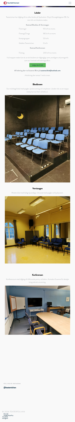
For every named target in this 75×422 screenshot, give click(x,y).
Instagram (5, 418)
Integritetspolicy (8, 415)
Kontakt (6, 414)
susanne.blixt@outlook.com (50, 70)
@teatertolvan (10, 387)
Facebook (5, 417)
